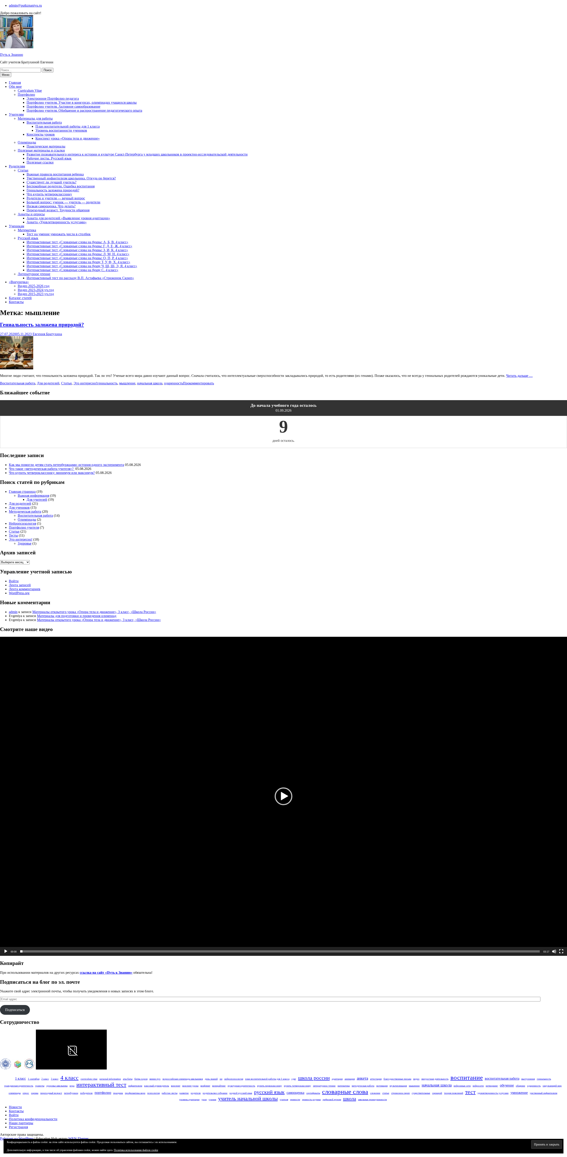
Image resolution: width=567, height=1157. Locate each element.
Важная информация (33, 495)
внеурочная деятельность (435, 1079)
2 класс (45, 1079)
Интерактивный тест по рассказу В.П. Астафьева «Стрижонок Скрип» (80, 278)
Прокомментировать (198, 383)
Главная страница (22, 491)
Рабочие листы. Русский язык (49, 158)
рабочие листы (169, 1093)
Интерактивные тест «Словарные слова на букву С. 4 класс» (72, 270)
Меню (6, 74)
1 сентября (33, 1079)
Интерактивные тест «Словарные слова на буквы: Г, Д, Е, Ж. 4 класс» (79, 246)
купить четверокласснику (297, 1086)
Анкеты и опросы (31, 214)
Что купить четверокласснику (49, 194)
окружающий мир (552, 1086)
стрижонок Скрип (400, 1093)
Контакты (16, 302)
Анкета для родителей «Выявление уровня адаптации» (68, 218)
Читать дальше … (519, 376)
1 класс (20, 1078)
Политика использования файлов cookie (136, 1150)
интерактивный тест (101, 1084)
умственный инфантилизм (543, 1093)
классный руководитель (156, 1086)
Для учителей (37, 499)
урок (204, 1099)
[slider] (280, 951)
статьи (385, 1093)
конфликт (205, 1086)
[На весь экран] (561, 951)
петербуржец (71, 1093)
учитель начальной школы (248, 1098)
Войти (14, 581)
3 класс (54, 1079)
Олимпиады (27, 142)
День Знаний (211, 1079)
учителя (284, 1099)
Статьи (23, 170)
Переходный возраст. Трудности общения (58, 210)
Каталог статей (20, 298)
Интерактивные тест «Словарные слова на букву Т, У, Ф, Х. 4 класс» (78, 262)
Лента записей (20, 585)
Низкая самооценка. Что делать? (51, 206)
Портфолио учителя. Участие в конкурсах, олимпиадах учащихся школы (82, 102)
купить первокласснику (269, 1086)
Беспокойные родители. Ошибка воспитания (61, 186)
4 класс (69, 1077)
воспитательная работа (502, 1078)
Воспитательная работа (44, 122)
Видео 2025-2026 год (33, 286)
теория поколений (453, 1093)
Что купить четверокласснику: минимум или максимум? (52, 473)
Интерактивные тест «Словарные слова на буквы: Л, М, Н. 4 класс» (78, 254)
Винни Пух (155, 1079)
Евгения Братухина (47, 334)
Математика (27, 230)
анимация (350, 1079)
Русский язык (28, 238)
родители (196, 1093)
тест (470, 1092)
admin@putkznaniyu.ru (25, 5)
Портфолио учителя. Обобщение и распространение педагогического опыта (84, 110)
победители (86, 1093)
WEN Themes (78, 1138)
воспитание (466, 1077)
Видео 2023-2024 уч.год (36, 290)
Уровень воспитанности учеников (61, 130)
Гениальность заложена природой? (53, 190)
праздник (118, 1093)
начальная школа (149, 383)
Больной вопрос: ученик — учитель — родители (63, 202)
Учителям (16, 114)
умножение (519, 1093)
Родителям (17, 166)
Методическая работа (25, 511)
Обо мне (15, 86)
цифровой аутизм (332, 1099)
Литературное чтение (34, 274)
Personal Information (110, 1079)
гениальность (107, 383)
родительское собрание (215, 1093)
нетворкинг (492, 1086)
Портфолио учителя (24, 527)
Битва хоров (141, 1079)
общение (520, 1086)
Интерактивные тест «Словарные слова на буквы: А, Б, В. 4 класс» (77, 242)
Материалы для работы (35, 118)
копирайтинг (219, 1086)
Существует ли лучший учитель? (51, 182)
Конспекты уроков (41, 134)
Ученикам (16, 226)
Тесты (13, 535)
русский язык (269, 1092)
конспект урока (190, 1086)
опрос (26, 1093)
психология (153, 1093)
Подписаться (15, 1010)
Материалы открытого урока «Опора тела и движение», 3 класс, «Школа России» (94, 612)
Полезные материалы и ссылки (41, 150)
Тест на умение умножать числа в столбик (59, 234)
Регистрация (18, 1127)
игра (72, 1086)
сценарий (437, 1093)
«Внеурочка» (19, 282)
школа (349, 1098)
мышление (127, 383)
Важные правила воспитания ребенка (55, 174)
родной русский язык (240, 1093)
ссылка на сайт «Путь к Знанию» (106, 972)
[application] (283, 796)
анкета (362, 1078)
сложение (375, 1093)
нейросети (478, 1086)
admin (13, 612)
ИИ (221, 1079)
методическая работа (363, 1086)
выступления (528, 1079)
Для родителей (48, 383)
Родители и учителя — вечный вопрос (56, 198)
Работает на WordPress (17, 1138)
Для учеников (19, 507)
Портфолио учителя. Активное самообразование (63, 106)
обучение (507, 1085)
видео (416, 1079)
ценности (295, 1099)
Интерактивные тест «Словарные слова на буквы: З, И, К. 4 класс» (77, 250)
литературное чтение (324, 1086)
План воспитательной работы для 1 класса (67, 126)
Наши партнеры (21, 1123)
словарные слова (345, 1091)
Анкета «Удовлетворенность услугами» (57, 222)
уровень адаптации (189, 1099)
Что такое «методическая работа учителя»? (41, 469)
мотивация (382, 1086)
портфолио (103, 1093)
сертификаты (313, 1093)
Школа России (314, 1078)
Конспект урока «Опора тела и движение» (67, 138)
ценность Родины (311, 1099)
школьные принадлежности (372, 1099)
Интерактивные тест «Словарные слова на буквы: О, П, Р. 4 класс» (77, 258)
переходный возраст (51, 1093)
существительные (421, 1093)
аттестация (376, 1079)
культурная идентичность (241, 1086)
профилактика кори (135, 1093)
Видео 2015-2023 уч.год (36, 294)
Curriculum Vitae (30, 90)
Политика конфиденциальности (33, 1119)
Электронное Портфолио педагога (53, 98)
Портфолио (26, 94)
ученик (212, 1099)
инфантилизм (135, 1086)
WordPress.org (19, 593)
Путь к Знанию (11, 54)
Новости (15, 1107)
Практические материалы (46, 146)
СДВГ (293, 1079)
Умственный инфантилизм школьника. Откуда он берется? (71, 178)
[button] (283, 796)
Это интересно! (85, 383)
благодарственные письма (397, 1079)
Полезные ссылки (40, 162)
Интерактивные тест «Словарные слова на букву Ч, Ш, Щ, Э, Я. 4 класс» (82, 266)
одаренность (173, 383)
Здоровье (24, 543)
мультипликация (398, 1086)
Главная (15, 82)
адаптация (337, 1079)
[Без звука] (554, 951)
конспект (175, 1086)
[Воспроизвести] (6, 951)
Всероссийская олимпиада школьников (183, 1079)
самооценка (295, 1093)
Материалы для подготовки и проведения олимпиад (76, 616)
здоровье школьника (57, 1086)
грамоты (39, 1086)
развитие (184, 1093)
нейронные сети (462, 1086)
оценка (34, 1093)
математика (344, 1086)
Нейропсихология (22, 523)
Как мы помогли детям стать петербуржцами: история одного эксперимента (66, 465)
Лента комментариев (24, 589)
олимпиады (15, 1093)
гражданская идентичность (18, 1086)
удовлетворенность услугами (493, 1093)
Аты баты (127, 1079)
